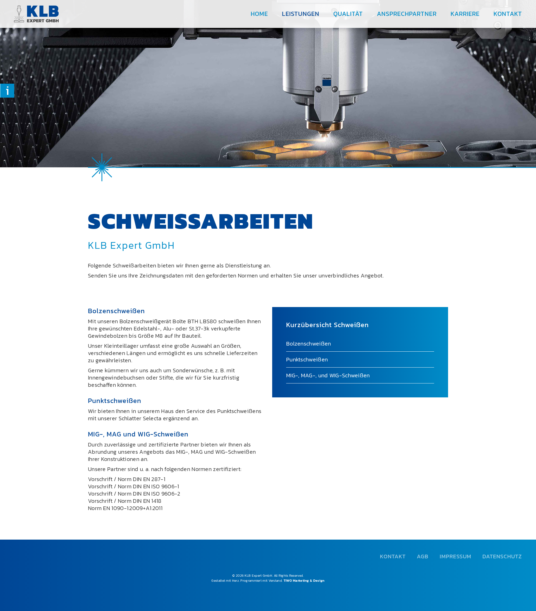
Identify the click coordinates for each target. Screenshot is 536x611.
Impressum (455, 556)
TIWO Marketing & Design (304, 580)
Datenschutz (502, 556)
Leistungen (300, 13)
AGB (423, 556)
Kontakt (508, 13)
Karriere (465, 13)
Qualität (348, 13)
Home (259, 13)
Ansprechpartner (407, 13)
